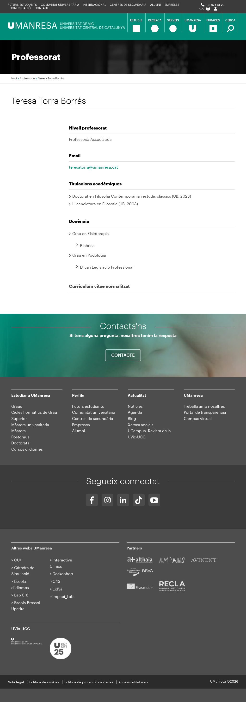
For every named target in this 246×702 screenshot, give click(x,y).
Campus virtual (198, 418)
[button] (204, 8)
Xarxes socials (141, 424)
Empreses (172, 4)
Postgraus (20, 437)
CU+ (18, 560)
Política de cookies (44, 682)
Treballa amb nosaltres (204, 406)
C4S (56, 581)
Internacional (94, 4)
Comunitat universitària (60, 4)
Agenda (135, 412)
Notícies (135, 406)
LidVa (57, 589)
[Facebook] (92, 500)
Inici (14, 78)
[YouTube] (154, 500)
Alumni (155, 4)
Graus (16, 406)
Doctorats (20, 443)
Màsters (18, 430)
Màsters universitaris (30, 424)
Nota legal (16, 682)
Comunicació (20, 8)
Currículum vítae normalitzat (99, 286)
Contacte (42, 8)
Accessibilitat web (133, 682)
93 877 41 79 (215, 4)
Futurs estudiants (22, 4)
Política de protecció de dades (88, 682)
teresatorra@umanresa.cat (93, 167)
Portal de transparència (205, 412)
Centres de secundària (128, 4)
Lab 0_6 (21, 595)
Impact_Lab (63, 596)
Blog (132, 418)
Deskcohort (63, 573)
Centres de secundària (92, 418)
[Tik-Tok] (139, 500)
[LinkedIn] (123, 500)
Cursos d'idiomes (27, 449)
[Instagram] (107, 500)
